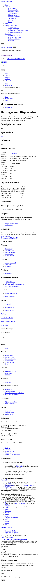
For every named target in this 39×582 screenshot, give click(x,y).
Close (3, 580)
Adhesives (8, 449)
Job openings (12, 18)
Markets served (12, 15)
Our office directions (14, 37)
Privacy (7, 516)
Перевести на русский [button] (12, 532)
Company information (11, 517)
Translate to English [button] (10, 531)
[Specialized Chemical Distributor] (4, 62)
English (3, 55)
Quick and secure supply (15, 32)
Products (7, 23)
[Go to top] (2, 45)
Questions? (11, 40)
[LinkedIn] (6, 528)
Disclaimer (8, 514)
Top (6, 502)
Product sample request (11, 223)
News (10, 22)
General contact (9, 310)
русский (9, 55)
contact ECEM (5, 236)
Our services (12, 27)
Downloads (8, 512)
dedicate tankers (20, 503)
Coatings (7, 448)
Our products (8, 273)
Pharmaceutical (9, 451)
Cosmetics (8, 453)
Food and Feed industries (12, 454)
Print (6, 524)
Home (6, 5)
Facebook (11, 537)
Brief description (13, 10)
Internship (11, 20)
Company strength (13, 11)
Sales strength (12, 13)
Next (7, 480)
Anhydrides (13, 153)
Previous (3, 480)
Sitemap (7, 521)
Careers (7, 507)
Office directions (9, 296)
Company (7, 506)
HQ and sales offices (14, 35)
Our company (12, 8)
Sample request (9, 307)
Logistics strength (13, 28)
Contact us (8, 34)
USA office (19, 466)
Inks (2, 136)
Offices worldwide (14, 39)
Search (7, 523)
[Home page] (7, 1)
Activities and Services (11, 25)
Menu (3, 70)
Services (7, 79)
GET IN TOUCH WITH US (16, 59)
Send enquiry (8, 107)
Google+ (3, 537)
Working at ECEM (14, 17)
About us (7, 6)
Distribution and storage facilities (18, 30)
